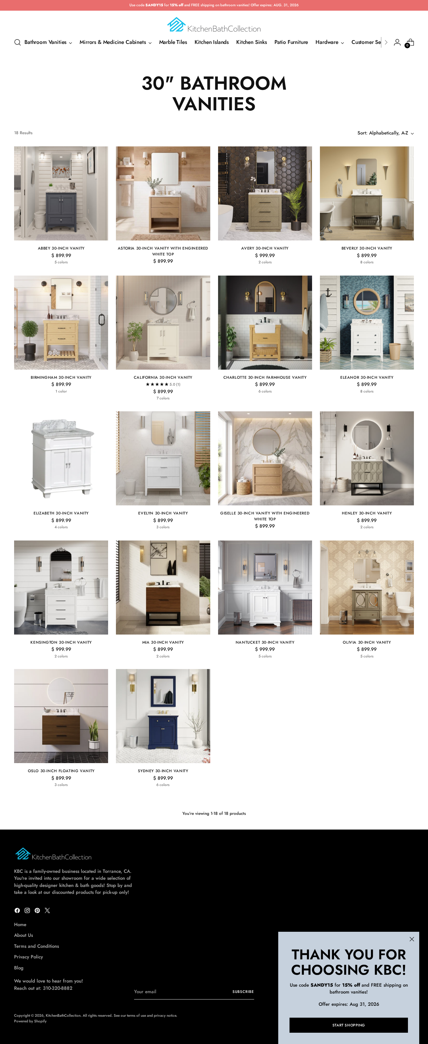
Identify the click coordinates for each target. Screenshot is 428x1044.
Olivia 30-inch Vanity (367, 642)
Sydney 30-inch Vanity (163, 771)
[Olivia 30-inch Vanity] (367, 587)
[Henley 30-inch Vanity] (367, 458)
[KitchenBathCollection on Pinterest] (38, 911)
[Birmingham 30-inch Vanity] (61, 323)
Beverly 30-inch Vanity (367, 248)
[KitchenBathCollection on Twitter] (48, 911)
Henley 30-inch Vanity (367, 513)
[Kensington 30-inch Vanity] (61, 587)
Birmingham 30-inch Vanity (61, 377)
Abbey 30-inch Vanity (61, 248)
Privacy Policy (28, 956)
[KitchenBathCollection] (214, 22)
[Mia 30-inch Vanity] (163, 587)
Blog (18, 967)
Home (20, 924)
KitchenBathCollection (63, 1015)
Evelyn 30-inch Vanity (163, 513)
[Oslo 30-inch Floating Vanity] (61, 716)
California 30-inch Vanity (163, 377)
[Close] (412, 939)
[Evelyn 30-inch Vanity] (163, 458)
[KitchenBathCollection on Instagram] (28, 911)
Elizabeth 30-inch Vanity (61, 513)
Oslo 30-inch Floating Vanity (61, 771)
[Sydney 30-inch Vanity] (163, 716)
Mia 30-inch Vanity (163, 642)
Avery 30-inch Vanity (264, 248)
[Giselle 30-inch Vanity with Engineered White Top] (265, 458)
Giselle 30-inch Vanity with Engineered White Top (265, 516)
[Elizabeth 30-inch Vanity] (61, 458)
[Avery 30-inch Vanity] (265, 193)
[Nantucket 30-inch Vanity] (265, 587)
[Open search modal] (17, 42)
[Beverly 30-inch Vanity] (367, 193)
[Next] (386, 42)
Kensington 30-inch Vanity (60, 642)
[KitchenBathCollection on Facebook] (18, 911)
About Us (23, 935)
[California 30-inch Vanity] (163, 323)
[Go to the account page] (397, 42)
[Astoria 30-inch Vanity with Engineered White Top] (163, 193)
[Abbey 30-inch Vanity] (61, 193)
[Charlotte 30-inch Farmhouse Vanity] (265, 323)
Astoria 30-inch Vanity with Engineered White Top (163, 251)
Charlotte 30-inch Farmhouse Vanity (265, 377)
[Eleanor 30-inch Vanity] (367, 323)
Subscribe (243, 991)
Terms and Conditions (36, 946)
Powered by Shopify (30, 1021)
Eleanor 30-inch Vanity (367, 377)
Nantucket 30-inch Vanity (265, 642)
